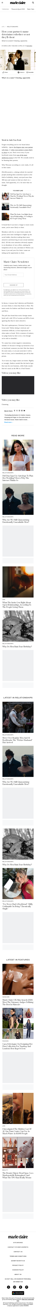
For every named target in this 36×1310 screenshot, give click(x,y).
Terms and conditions (18, 1256)
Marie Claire (7, 46)
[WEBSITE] (22, 410)
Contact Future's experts (18, 1247)
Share (6, 72)
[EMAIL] (24, 410)
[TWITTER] (17, 410)
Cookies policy (18, 1270)
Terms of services (23, 289)
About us (18, 1274)
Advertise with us (18, 1260)
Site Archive (18, 1242)
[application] (18, 385)
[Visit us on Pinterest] (26, 1287)
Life (3, 26)
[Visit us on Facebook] (20, 1287)
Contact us (18, 1251)
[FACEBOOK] (14, 410)
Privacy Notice (24, 291)
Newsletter (31, 72)
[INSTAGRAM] (19, 410)
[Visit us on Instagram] (14, 1287)
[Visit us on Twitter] (8, 1287)
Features (29, 46)
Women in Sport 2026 (18, 9)
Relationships (12, 26)
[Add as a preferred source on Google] (18, 1293)
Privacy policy (18, 1265)
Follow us (22, 72)
